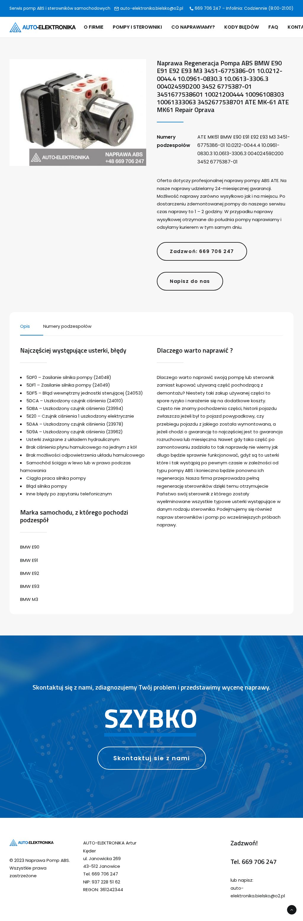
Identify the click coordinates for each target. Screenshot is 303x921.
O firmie (93, 27)
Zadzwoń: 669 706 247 (202, 251)
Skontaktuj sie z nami (151, 758)
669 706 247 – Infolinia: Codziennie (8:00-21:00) (244, 8)
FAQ (273, 27)
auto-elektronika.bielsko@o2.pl (151, 8)
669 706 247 (259, 862)
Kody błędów (241, 27)
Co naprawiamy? (193, 27)
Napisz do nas (190, 281)
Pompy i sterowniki (137, 27)
